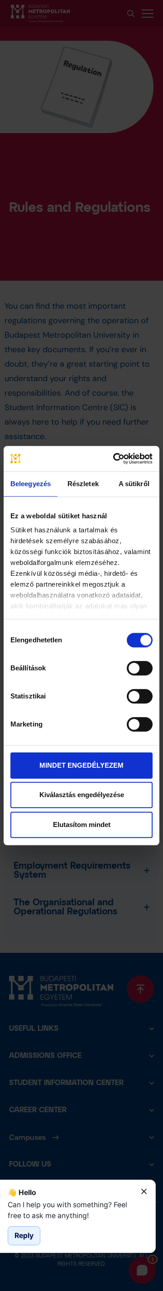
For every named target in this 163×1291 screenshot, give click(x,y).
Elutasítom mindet (81, 824)
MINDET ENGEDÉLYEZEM (81, 765)
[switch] (140, 668)
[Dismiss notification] (144, 1191)
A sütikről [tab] (134, 484)
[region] (71, 1210)
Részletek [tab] (83, 484)
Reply (24, 1235)
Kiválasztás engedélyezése (81, 795)
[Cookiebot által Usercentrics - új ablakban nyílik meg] (115, 458)
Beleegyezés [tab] (30, 484)
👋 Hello (22, 1192)
